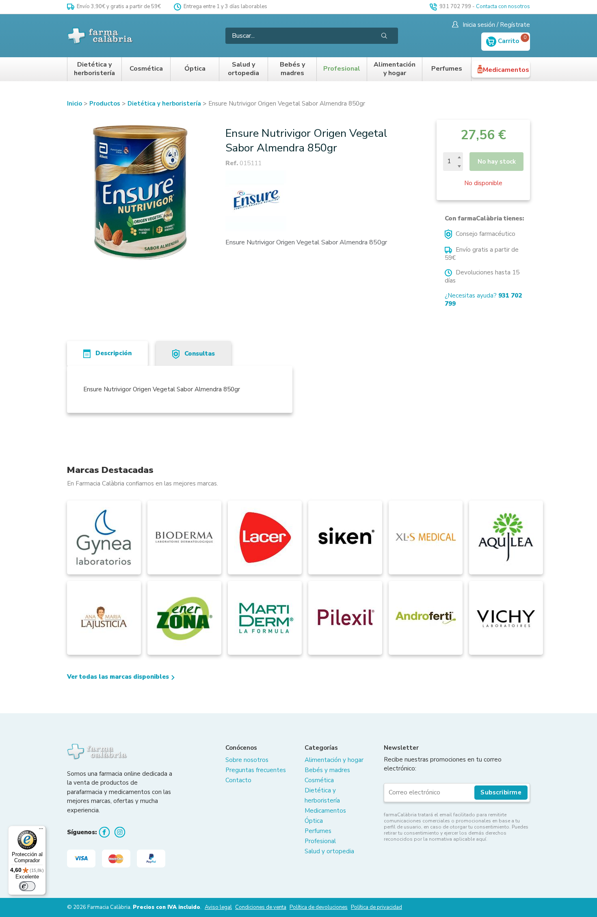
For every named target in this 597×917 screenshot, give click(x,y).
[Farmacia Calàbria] (100, 35)
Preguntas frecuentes (255, 770)
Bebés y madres (292, 69)
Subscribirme (500, 792)
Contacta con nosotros (503, 6)
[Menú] (41, 830)
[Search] (384, 36)
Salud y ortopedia (243, 69)
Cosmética (146, 69)
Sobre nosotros (246, 760)
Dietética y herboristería (94, 69)
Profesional (341, 69)
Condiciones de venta (260, 907)
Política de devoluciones (319, 907)
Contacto (238, 780)
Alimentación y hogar (394, 69)
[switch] (27, 886)
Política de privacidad (376, 907)
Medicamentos (506, 69)
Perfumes (446, 69)
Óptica (194, 69)
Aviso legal (218, 907)
